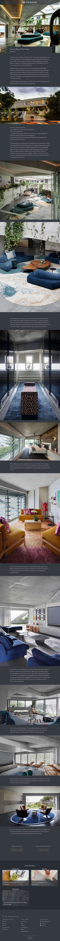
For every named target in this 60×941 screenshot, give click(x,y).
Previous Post (15, 869)
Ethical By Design (24, 927)
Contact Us (42, 850)
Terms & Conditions (24, 931)
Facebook (44, 925)
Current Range (16, 850)
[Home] (3, 916)
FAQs (22, 923)
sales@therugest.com (46, 921)
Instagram (44, 923)
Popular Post (15, 889)
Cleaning (23, 925)
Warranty (23, 929)
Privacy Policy (30, 937)
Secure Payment (24, 921)
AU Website (30, 938)
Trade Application (5, 927)
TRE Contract (4, 929)
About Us (4, 925)
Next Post (44, 869)
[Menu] (2, 2)
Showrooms (4, 921)
